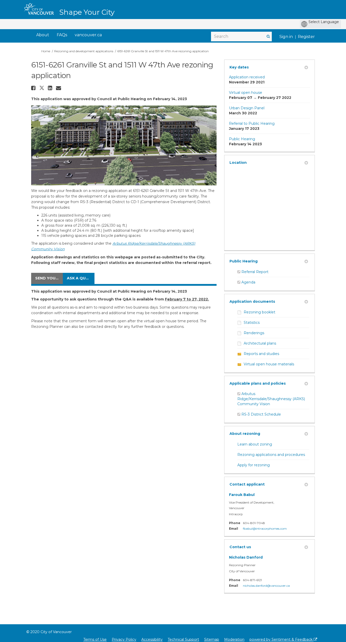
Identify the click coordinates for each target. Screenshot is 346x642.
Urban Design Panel (246, 108)
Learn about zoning (254, 444)
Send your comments (49, 278)
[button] (34, 88)
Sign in (286, 36)
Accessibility (152, 639)
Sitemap (211, 639)
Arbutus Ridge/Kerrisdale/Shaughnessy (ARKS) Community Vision (271, 398)
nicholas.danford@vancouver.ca (266, 585)
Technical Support (183, 639)
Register (306, 36)
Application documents (252, 301)
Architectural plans (260, 343)
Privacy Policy (124, 639)
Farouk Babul (242, 494)
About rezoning (244, 433)
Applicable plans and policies (257, 383)
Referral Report (254, 272)
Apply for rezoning (253, 465)
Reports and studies (261, 353)
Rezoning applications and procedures (271, 454)
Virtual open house (245, 92)
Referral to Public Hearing (252, 123)
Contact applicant (247, 484)
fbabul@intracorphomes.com (265, 528)
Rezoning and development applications (83, 51)
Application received (247, 77)
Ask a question (80, 278)
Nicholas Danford (246, 557)
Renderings (254, 333)
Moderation (234, 639)
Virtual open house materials (269, 364)
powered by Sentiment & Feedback (281, 639)
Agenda (248, 282)
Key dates (239, 67)
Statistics (252, 322)
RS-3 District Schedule (261, 414)
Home (45, 51)
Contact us (240, 547)
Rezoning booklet (259, 312)
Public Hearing (242, 139)
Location (238, 162)
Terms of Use (95, 639)
